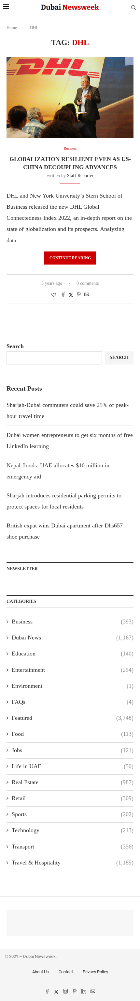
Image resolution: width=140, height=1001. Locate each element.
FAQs (72, 702)
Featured (72, 718)
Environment (72, 686)
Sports (72, 814)
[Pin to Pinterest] (79, 295)
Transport (72, 846)
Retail (72, 798)
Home (12, 27)
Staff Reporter (80, 175)
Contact (66, 971)
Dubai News (72, 637)
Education (72, 653)
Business (72, 621)
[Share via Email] (86, 295)
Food (72, 734)
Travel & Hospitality (72, 862)
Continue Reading (70, 258)
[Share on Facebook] (63, 295)
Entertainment (72, 670)
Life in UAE (72, 766)
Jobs (72, 750)
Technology (72, 830)
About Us (40, 971)
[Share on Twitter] (71, 295)
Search (15, 346)
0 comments (88, 283)
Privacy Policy (95, 971)
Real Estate (72, 782)
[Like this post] (53, 295)
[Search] (133, 7)
